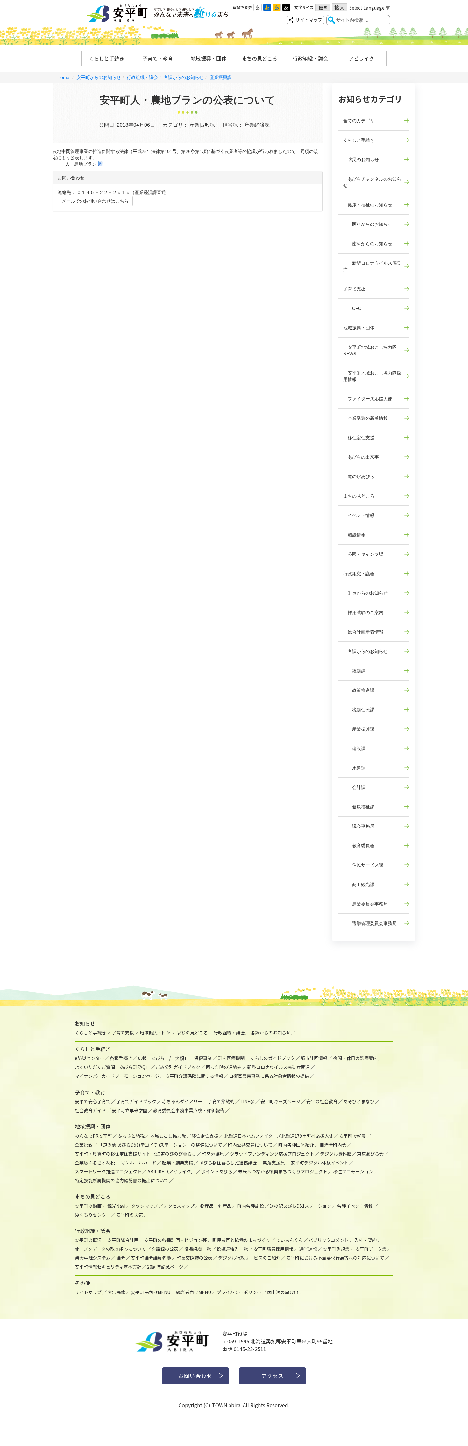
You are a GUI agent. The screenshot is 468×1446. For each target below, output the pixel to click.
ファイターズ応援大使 (367, 398)
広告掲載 (116, 1292)
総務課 (354, 670)
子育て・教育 (157, 58)
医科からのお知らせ (367, 224)
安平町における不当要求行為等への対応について (335, 1258)
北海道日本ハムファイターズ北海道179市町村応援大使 (278, 1136)
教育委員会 (358, 845)
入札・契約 (365, 1240)
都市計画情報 (314, 1058)
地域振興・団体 (208, 58)
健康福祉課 (358, 806)
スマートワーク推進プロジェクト (108, 1171)
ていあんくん (289, 1240)
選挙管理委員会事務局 (370, 923)
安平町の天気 (129, 1215)
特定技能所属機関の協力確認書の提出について (121, 1180)
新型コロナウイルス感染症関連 (278, 1067)
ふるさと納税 (131, 1136)
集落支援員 (274, 1162)
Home (63, 77)
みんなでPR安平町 (93, 1136)
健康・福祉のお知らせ (367, 204)
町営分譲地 (213, 1153)
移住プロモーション (353, 1171)
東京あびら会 (370, 1153)
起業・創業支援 (177, 1162)
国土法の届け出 (282, 1292)
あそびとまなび (358, 1101)
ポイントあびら (216, 1171)
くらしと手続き (106, 58)
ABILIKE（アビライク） (171, 1171)
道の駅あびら (358, 476)
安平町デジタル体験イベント (320, 1162)
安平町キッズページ (280, 1101)
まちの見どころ (259, 58)
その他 (82, 1283)
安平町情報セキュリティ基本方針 (108, 1266)
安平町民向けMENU (150, 1292)
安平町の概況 (88, 1240)
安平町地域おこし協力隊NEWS (370, 350)
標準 (322, 7)
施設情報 (354, 534)
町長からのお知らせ (365, 593)
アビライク (361, 58)
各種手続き (121, 1058)
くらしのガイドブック (272, 1058)
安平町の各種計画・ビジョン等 (175, 1240)
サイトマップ (308, 20)
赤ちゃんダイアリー (182, 1101)
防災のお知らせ (361, 159)
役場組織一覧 (197, 1249)
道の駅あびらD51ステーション (300, 1206)
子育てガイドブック (136, 1101)
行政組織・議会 (310, 58)
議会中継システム (92, 1258)
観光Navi (116, 1206)
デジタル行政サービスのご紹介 (249, 1258)
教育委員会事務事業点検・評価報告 (188, 1110)
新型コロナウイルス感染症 (372, 266)
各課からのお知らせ (184, 77)
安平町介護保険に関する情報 (194, 1076)
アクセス (272, 1375)
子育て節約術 (221, 1101)
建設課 (354, 748)
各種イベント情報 (355, 1206)
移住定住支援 (358, 437)
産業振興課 (220, 77)
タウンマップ (144, 1206)
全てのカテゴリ (358, 120)
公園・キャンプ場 (363, 554)
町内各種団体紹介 (296, 1145)
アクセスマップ (179, 1206)
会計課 (354, 787)
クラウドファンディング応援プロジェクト (272, 1153)
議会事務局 (358, 826)
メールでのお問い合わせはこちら (95, 201)
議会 (120, 1258)
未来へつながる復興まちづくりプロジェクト (282, 1171)
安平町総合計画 (122, 1240)
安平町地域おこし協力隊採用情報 (372, 376)
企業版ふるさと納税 (95, 1162)
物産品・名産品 (215, 1206)
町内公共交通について (250, 1145)
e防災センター (89, 1058)
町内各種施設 (250, 1206)
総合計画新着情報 (363, 631)
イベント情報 (358, 515)
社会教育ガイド (90, 1110)
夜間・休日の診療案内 (355, 1058)
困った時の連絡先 (224, 1067)
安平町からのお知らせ (98, 77)
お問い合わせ (195, 1375)
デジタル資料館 (335, 1153)
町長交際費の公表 (194, 1258)
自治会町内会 (333, 1145)
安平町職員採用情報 (273, 1249)
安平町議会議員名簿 (151, 1258)
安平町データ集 (370, 1249)
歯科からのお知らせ (367, 243)
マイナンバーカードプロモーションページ (117, 1076)
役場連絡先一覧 (232, 1249)
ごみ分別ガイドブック (178, 1067)
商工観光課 (358, 884)
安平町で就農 (352, 1136)
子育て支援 (354, 288)
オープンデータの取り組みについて (110, 1249)
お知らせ (85, 1023)
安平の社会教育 (321, 1101)
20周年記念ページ (165, 1266)
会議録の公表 (165, 1249)
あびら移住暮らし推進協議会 (228, 1162)
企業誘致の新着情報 (365, 418)
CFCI (353, 308)
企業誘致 (84, 1145)
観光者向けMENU (193, 1292)
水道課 (354, 767)
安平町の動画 (88, 1206)
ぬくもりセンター (92, 1215)
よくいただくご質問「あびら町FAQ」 (112, 1067)
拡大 (339, 7)
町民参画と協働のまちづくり (241, 1240)
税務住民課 (358, 709)
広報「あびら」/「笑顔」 (163, 1058)
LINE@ (247, 1101)
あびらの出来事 (361, 457)
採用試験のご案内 (363, 612)
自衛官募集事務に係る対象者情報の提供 (269, 1076)
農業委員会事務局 (365, 903)
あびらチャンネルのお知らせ (372, 182)
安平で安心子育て (92, 1101)
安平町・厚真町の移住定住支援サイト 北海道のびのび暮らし (135, 1153)
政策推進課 (358, 690)
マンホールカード (138, 1162)
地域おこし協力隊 (168, 1136)
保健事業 (203, 1058)
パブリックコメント (328, 1240)
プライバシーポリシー (239, 1292)
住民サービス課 (363, 865)
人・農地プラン (80, 164)
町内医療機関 (231, 1058)
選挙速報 (308, 1249)
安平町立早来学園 (129, 1110)
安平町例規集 (336, 1249)
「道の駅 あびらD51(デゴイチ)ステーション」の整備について (160, 1145)
